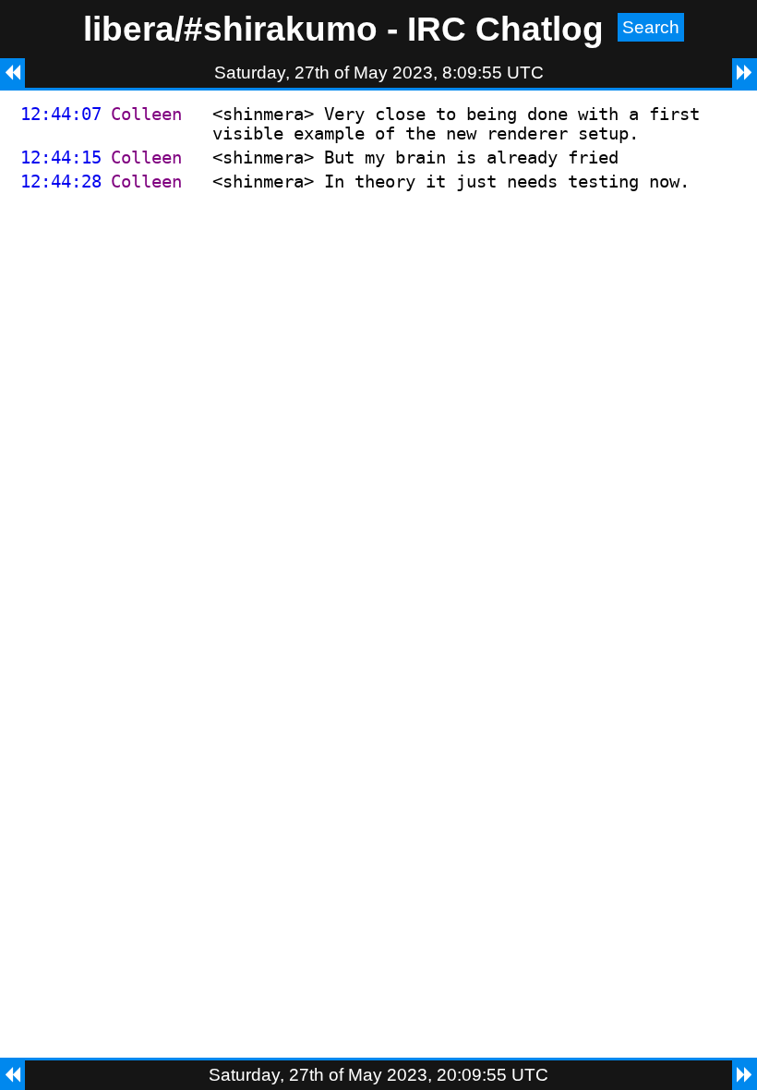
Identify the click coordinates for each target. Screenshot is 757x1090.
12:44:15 (61, 157)
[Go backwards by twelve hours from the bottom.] (12, 1075)
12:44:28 (61, 181)
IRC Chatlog (505, 28)
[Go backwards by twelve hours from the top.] (12, 73)
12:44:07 (61, 114)
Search (650, 27)
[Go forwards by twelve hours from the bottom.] (744, 1075)
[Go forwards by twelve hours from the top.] (744, 73)
